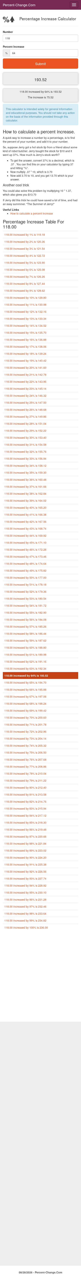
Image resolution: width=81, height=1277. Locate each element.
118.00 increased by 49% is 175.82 (25, 570)
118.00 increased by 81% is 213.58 (25, 794)
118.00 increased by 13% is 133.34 (25, 318)
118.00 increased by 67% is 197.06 (25, 696)
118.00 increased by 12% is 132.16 (25, 311)
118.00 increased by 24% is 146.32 (25, 395)
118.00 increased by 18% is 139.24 (25, 353)
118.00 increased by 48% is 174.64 (25, 563)
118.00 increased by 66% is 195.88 (25, 689)
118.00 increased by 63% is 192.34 (25, 668)
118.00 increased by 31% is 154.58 (25, 444)
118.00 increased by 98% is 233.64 (25, 913)
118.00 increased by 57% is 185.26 (25, 626)
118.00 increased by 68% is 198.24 (25, 703)
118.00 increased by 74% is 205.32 (25, 745)
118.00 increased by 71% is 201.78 (25, 724)
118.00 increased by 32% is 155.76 (25, 451)
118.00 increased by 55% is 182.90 (25, 612)
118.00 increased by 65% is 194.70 (25, 682)
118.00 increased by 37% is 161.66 (25, 486)
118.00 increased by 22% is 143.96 (25, 381)
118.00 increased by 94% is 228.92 (25, 885)
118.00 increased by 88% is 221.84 (25, 843)
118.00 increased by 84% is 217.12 (25, 815)
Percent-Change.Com (19, 4)
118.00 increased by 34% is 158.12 (25, 465)
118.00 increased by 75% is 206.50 (25, 752)
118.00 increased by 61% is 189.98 (25, 654)
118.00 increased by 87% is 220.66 (25, 836)
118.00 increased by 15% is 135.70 (25, 332)
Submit (40, 63)
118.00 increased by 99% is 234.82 (25, 920)
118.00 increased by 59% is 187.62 (25, 640)
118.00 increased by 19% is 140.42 (25, 360)
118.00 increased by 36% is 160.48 (25, 479)
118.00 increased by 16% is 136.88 (25, 339)
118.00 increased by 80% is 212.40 (25, 787)
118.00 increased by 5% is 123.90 (24, 262)
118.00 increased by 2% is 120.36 (24, 241)
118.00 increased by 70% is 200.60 (25, 717)
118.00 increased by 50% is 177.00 (25, 577)
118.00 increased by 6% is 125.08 (24, 269)
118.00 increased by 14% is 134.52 (25, 325)
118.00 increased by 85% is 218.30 (25, 822)
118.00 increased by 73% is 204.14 (25, 738)
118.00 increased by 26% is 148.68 (25, 409)
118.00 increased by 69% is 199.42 (25, 710)
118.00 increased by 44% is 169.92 (25, 535)
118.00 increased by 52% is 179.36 (25, 591)
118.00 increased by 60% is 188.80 (25, 647)
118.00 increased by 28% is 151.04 (25, 423)
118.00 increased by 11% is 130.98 (25, 304)
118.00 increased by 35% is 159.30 (25, 472)
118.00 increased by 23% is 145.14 (25, 388)
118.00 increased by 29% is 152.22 (25, 430)
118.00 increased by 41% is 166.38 (25, 514)
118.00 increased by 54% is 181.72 (25, 605)
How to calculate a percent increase (31, 213)
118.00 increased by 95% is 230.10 (25, 892)
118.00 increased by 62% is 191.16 (25, 661)
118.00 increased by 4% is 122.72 (24, 255)
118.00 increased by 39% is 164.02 (25, 500)
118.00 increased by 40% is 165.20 (25, 507)
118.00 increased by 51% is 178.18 (25, 584)
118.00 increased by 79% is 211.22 (25, 780)
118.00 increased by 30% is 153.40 (25, 437)
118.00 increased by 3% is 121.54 (24, 248)
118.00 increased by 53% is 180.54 (25, 598)
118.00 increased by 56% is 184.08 (25, 619)
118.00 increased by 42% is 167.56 (25, 521)
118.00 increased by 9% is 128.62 (24, 290)
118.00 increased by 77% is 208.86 (25, 766)
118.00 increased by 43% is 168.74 (25, 528)
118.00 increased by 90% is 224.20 (25, 857)
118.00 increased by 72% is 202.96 (25, 731)
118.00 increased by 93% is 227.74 (25, 878)
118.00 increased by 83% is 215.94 (25, 808)
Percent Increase (13, 46)
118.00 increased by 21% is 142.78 (25, 374)
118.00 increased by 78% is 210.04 (25, 773)
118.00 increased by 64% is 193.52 (26, 675)
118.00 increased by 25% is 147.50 (25, 402)
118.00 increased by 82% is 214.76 (25, 801)
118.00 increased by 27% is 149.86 (25, 416)
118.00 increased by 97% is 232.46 (25, 906)
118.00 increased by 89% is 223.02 (25, 850)
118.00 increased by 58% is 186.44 (25, 633)
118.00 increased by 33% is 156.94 (25, 458)
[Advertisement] (40, 977)
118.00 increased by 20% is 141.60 (25, 367)
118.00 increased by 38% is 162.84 (25, 493)
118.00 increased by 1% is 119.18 (24, 234)
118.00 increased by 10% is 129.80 (25, 297)
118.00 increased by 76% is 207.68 (25, 759)
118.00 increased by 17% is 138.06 (25, 346)
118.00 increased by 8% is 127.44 (24, 283)
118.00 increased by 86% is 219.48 (25, 829)
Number (8, 32)
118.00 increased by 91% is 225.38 (25, 864)
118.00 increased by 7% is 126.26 (24, 276)
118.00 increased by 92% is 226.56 (25, 871)
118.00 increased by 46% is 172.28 (25, 549)
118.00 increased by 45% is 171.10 (25, 542)
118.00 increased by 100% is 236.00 (26, 927)
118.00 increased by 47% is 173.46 (25, 556)
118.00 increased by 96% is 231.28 (25, 899)
